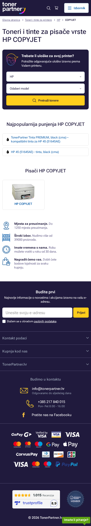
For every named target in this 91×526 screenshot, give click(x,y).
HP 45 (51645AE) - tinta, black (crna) (35, 152)
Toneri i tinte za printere (38, 20)
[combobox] (45, 77)
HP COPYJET (23, 204)
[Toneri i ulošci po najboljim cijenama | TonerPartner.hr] (14, 8)
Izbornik (79, 8)
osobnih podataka (45, 321)
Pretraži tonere (48, 100)
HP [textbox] (12, 76)
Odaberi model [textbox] (19, 88)
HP (58, 20)
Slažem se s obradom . (32, 321)
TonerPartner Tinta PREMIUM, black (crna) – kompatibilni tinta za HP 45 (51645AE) (40, 139)
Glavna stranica (11, 20)
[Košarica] (56, 8)
